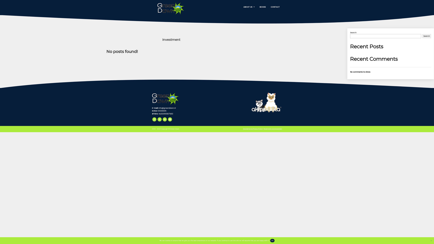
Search (353, 32)
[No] (431, 240)
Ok (272, 240)
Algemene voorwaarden (273, 129)
